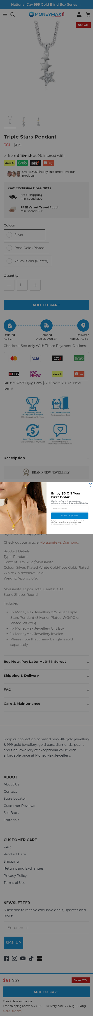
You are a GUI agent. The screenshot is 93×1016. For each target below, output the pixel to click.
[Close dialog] (90, 484)
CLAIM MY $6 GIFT (69, 516)
